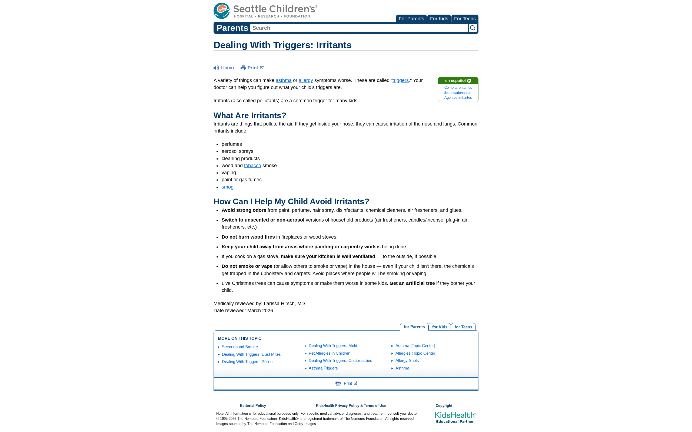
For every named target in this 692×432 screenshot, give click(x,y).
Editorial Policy (253, 406)
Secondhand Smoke (240, 346)
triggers (400, 80)
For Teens (465, 18)
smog (228, 187)
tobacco (252, 165)
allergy (306, 80)
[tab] (463, 326)
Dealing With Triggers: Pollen (247, 361)
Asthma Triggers (323, 368)
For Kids (439, 18)
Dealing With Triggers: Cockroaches (340, 360)
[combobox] (359, 28)
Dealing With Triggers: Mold (333, 345)
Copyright (444, 406)
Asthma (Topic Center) (415, 345)
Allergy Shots (407, 360)
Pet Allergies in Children (329, 353)
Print (253, 67)
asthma (284, 80)
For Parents (411, 18)
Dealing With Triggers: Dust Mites (251, 354)
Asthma (402, 368)
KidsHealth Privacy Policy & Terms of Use (351, 406)
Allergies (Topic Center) (416, 353)
